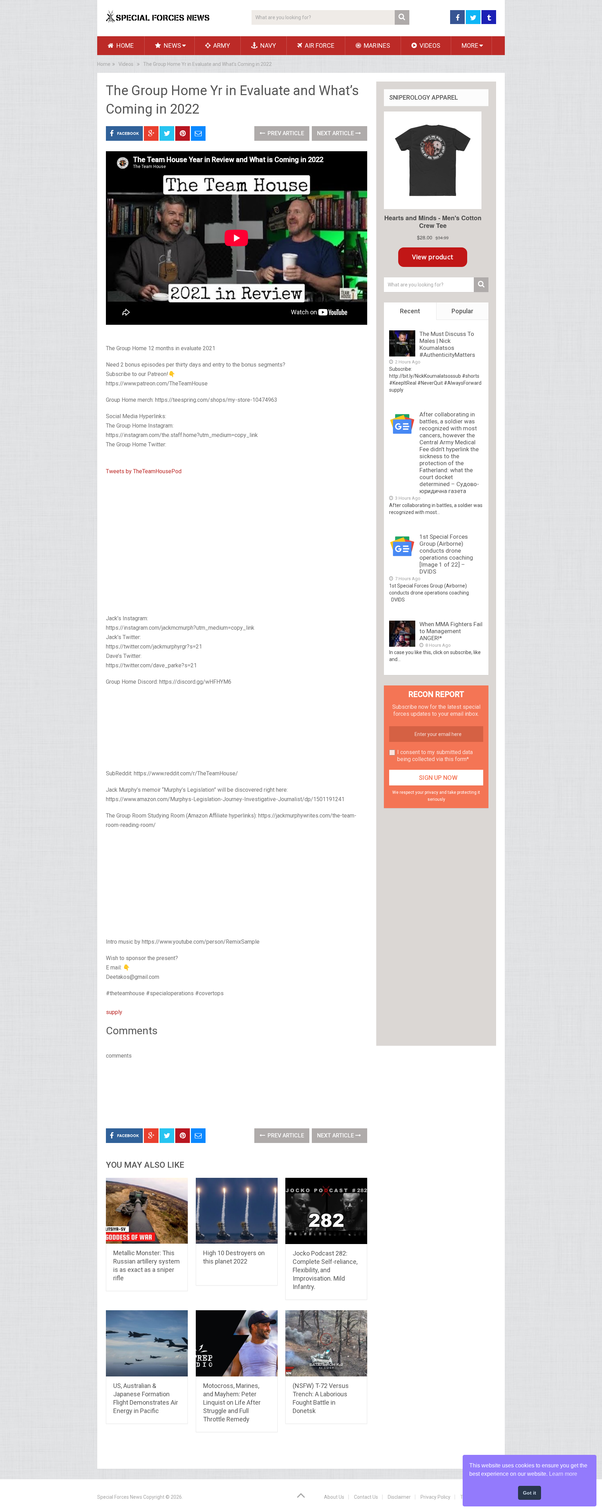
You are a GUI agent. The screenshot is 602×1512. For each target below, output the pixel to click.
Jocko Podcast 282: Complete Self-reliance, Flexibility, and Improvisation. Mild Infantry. (325, 1270)
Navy (267, 45)
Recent (410, 311)
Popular (462, 311)
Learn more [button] (563, 1474)
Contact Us (366, 1497)
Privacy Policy (435, 1497)
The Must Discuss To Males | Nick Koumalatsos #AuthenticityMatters (447, 344)
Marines (376, 45)
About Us (334, 1497)
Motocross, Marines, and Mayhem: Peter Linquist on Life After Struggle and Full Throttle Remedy (232, 1402)
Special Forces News (119, 1497)
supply (114, 1012)
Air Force (318, 45)
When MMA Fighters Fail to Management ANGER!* (451, 631)
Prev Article (285, 133)
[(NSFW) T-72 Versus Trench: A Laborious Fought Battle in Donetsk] (326, 1343)
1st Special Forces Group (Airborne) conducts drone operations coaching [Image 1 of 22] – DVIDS (446, 554)
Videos (429, 45)
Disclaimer (399, 1497)
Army (221, 45)
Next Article (336, 133)
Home (124, 45)
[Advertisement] (236, 728)
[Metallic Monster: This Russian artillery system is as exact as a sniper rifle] (147, 1211)
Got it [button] (529, 1493)
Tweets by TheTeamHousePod (144, 471)
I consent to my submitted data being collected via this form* (435, 755)
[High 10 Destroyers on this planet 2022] (237, 1211)
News (171, 45)
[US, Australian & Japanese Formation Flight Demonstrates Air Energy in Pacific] (147, 1343)
